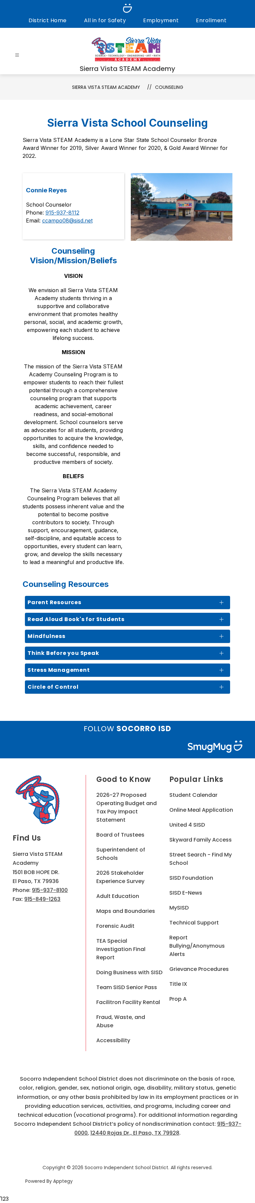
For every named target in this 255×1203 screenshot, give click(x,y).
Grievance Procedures (199, 969)
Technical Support (194, 922)
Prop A (178, 999)
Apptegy (63, 1181)
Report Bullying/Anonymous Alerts (197, 946)
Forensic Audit (115, 926)
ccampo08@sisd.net (67, 220)
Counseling (169, 87)
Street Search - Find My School (200, 859)
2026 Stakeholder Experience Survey (120, 877)
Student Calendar (193, 795)
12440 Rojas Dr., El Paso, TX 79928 (134, 1133)
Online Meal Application (201, 810)
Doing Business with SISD (129, 972)
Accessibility (113, 1040)
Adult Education (117, 896)
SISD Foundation (191, 878)
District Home (48, 20)
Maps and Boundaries (125, 911)
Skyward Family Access (200, 840)
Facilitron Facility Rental (128, 1002)
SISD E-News (185, 893)
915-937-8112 (62, 212)
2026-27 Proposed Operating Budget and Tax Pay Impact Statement (126, 807)
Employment (161, 20)
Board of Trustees (120, 835)
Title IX (178, 984)
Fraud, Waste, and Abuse (120, 1021)
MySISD (179, 908)
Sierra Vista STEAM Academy (106, 87)
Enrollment (211, 20)
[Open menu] (17, 55)
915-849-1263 (42, 899)
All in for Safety (105, 20)
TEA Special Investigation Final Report (120, 949)
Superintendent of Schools (120, 854)
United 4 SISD (187, 825)
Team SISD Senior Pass (126, 987)
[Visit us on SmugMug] (127, 8)
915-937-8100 (50, 890)
